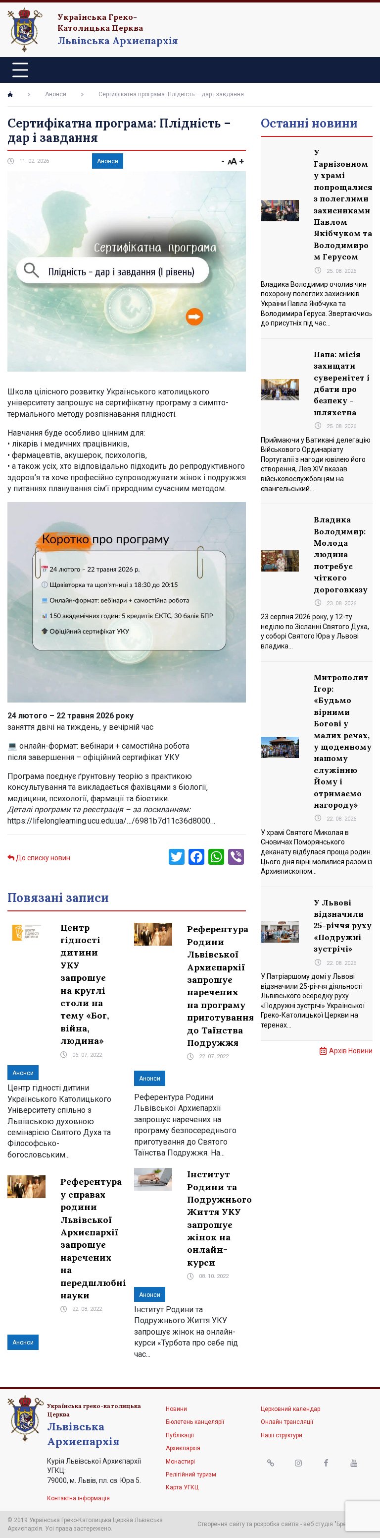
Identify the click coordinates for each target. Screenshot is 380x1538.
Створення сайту (221, 1524)
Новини (176, 1409)
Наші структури (281, 1435)
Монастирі (180, 1461)
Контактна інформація (78, 1498)
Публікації (180, 1435)
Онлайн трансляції (287, 1421)
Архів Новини (351, 1051)
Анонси (55, 94)
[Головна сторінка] (10, 94)
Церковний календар (290, 1409)
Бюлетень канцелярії (195, 1421)
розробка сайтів (276, 1524)
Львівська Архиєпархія (117, 40)
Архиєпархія (183, 1448)
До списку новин (42, 858)
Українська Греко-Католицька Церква (100, 22)
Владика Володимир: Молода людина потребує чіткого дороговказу (341, 554)
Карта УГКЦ (182, 1487)
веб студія (318, 1524)
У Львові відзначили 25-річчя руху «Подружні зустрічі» (343, 925)
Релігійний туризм (191, 1474)
